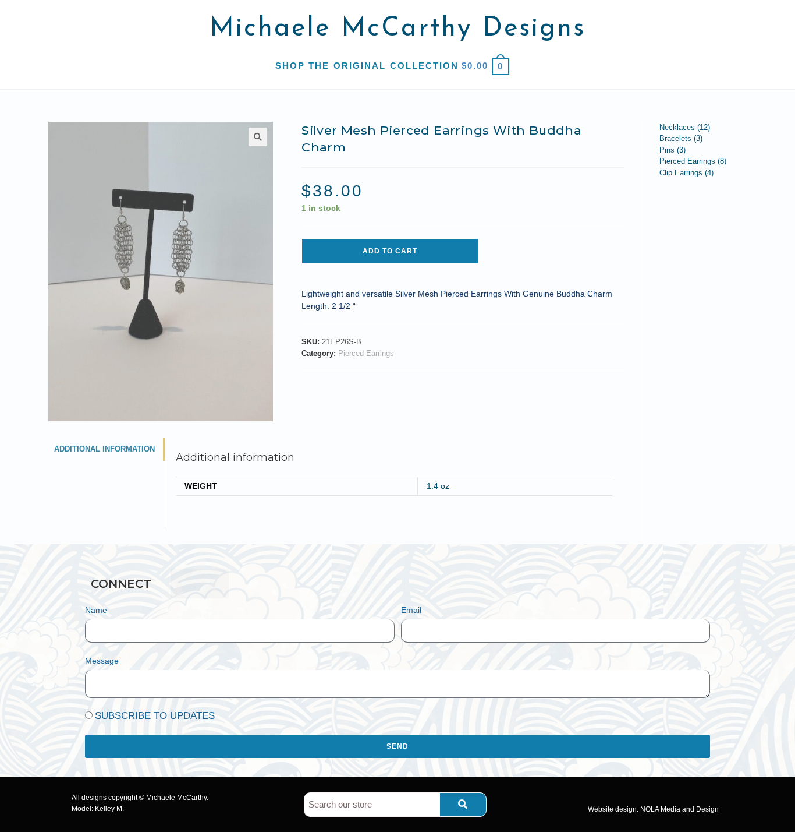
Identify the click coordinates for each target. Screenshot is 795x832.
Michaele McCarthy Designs (398, 29)
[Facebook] (185, 583)
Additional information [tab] (104, 449)
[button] (258, 137)
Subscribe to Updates (155, 715)
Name (96, 610)
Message (102, 660)
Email (411, 610)
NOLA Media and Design (679, 809)
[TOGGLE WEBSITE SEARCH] (516, 65)
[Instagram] (214, 583)
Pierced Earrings (366, 353)
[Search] (463, 804)
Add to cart (390, 251)
